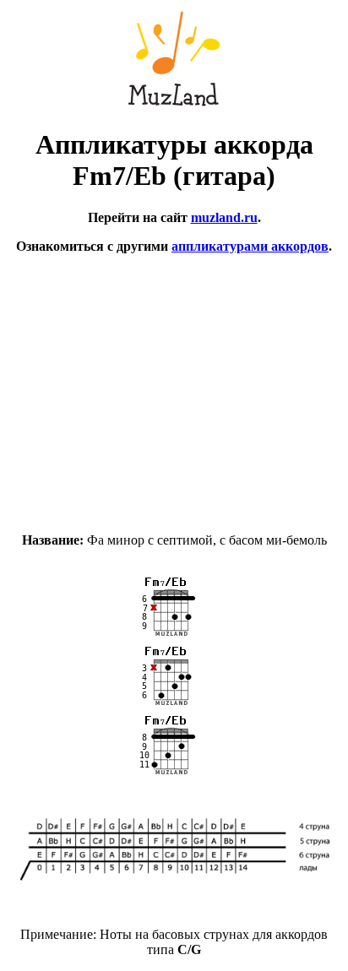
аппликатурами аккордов (250, 246)
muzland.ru (224, 217)
